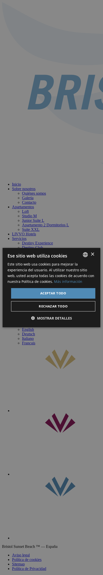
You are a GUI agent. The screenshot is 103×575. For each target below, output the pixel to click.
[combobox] (85, 254)
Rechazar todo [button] (53, 306)
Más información (68, 281)
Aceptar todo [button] (53, 293)
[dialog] (51, 287)
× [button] (92, 254)
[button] (51, 318)
